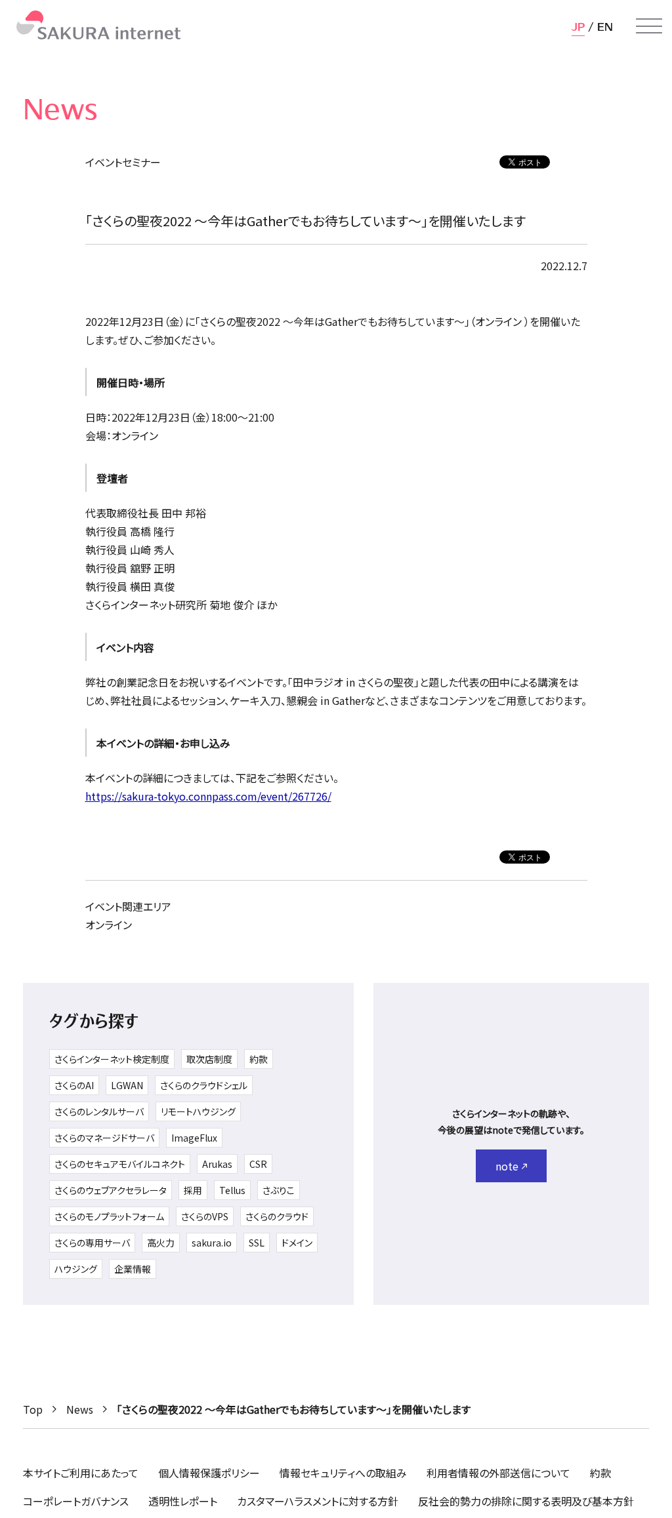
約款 (258, 1059)
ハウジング (75, 1268)
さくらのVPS (204, 1216)
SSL (256, 1242)
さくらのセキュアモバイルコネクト (119, 1163)
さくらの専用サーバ (92, 1242)
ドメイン (297, 1242)
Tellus (232, 1190)
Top (33, 1409)
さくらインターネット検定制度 (111, 1059)
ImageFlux (194, 1137)
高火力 (161, 1242)
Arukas (217, 1163)
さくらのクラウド (276, 1216)
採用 (193, 1190)
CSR (258, 1163)
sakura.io (212, 1242)
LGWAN (127, 1085)
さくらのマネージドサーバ (104, 1137)
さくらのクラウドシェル (203, 1085)
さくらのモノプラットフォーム (109, 1216)
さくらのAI (74, 1085)
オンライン (108, 924)
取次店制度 (209, 1059)
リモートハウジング (198, 1111)
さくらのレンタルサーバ (99, 1111)
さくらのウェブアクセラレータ (110, 1190)
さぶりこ (278, 1190)
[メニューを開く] (649, 26)
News (79, 1409)
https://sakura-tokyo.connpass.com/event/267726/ (208, 796)
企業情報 (132, 1268)
